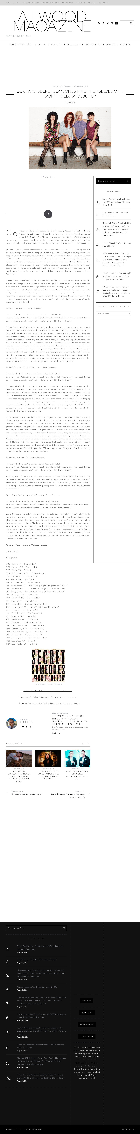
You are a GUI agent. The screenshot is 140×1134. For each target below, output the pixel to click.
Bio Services (103, 2)
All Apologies (50, 448)
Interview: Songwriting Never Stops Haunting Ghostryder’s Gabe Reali (19, 777)
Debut (54, 86)
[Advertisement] (70, 66)
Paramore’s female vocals (51, 231)
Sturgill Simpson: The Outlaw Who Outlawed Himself (36, 960)
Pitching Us (80, 2)
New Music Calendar (30, 2)
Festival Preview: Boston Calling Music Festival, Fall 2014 (68, 795)
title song (82, 237)
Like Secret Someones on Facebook (32, 704)
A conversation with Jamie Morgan (27, 793)
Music (59, 86)
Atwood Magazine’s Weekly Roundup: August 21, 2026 (37, 987)
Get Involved (67, 2)
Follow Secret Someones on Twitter (64, 704)
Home (8, 2)
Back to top (126, 1129)
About (16, 2)
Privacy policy (86, 1025)
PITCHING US (87, 1013)
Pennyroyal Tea (70, 448)
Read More (56, 733)
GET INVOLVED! (87, 1036)
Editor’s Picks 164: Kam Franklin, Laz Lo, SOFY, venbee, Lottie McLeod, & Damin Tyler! (117, 202)
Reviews (71, 86)
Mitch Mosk (71, 102)
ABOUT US (87, 1001)
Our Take (64, 86)
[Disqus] (48, 833)
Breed (77, 417)
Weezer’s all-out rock (75, 231)
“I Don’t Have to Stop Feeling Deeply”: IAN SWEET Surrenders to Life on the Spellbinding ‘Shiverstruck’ (117, 276)
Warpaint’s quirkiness (29, 234)
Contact (91, 2)
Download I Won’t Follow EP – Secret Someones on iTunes (48, 691)
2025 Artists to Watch (50, 2)
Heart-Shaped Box (33, 448)
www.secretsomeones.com (67, 697)
